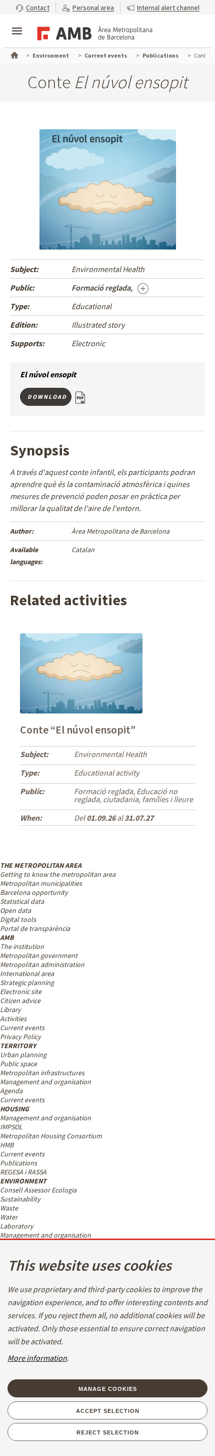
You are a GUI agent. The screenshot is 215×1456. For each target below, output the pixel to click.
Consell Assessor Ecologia (38, 1189)
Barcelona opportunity (34, 892)
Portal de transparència (35, 928)
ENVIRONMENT (23, 1180)
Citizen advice (20, 1000)
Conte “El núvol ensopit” (78, 729)
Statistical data (22, 901)
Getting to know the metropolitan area (58, 874)
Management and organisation (45, 1081)
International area (27, 973)
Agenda (11, 1090)
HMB (7, 1144)
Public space (18, 1063)
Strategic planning (27, 982)
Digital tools (18, 919)
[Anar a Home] (13, 54)
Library (10, 1009)
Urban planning (23, 1054)
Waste (9, 1207)
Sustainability (20, 1198)
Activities (13, 1018)
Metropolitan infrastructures (42, 1072)
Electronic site (21, 991)
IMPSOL (11, 1126)
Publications (18, 1162)
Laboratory (17, 1226)
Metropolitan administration (42, 964)
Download (47, 396)
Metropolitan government (39, 955)
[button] (33, 7)
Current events (22, 1027)
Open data (15, 910)
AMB (7, 937)
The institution (22, 946)
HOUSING (14, 1108)
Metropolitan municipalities (41, 883)
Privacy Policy (20, 1036)
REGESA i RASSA (23, 1171)
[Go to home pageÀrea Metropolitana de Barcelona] (93, 32)
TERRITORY (18, 1045)
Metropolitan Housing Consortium (51, 1135)
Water (9, 1217)
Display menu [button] (17, 23)
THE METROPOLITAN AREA (41, 865)
